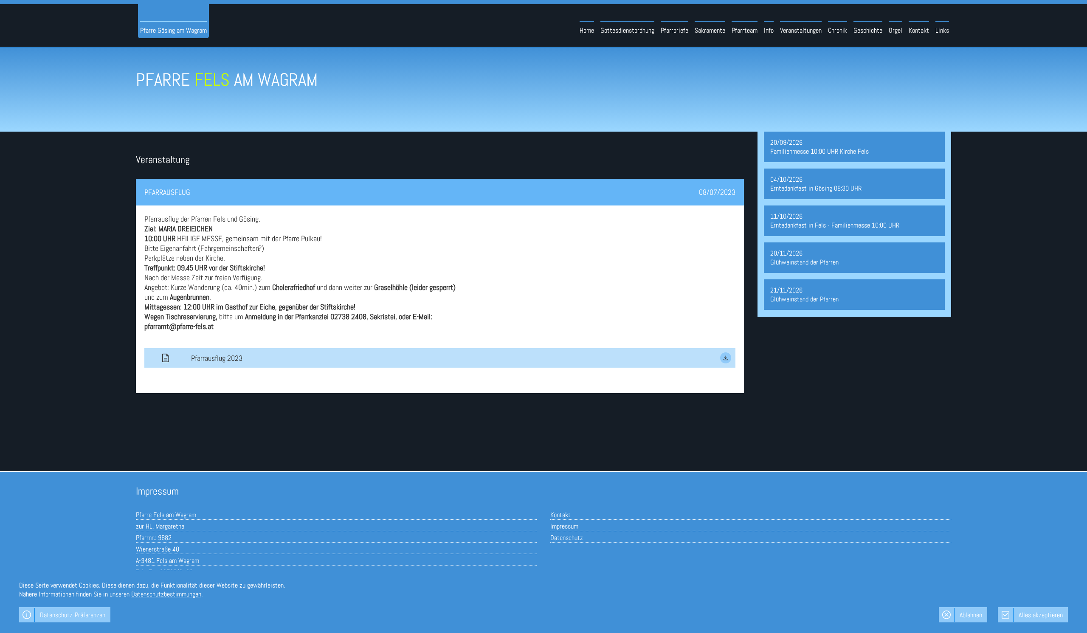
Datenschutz (566, 537)
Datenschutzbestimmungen (166, 594)
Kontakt (560, 514)
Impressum (564, 526)
